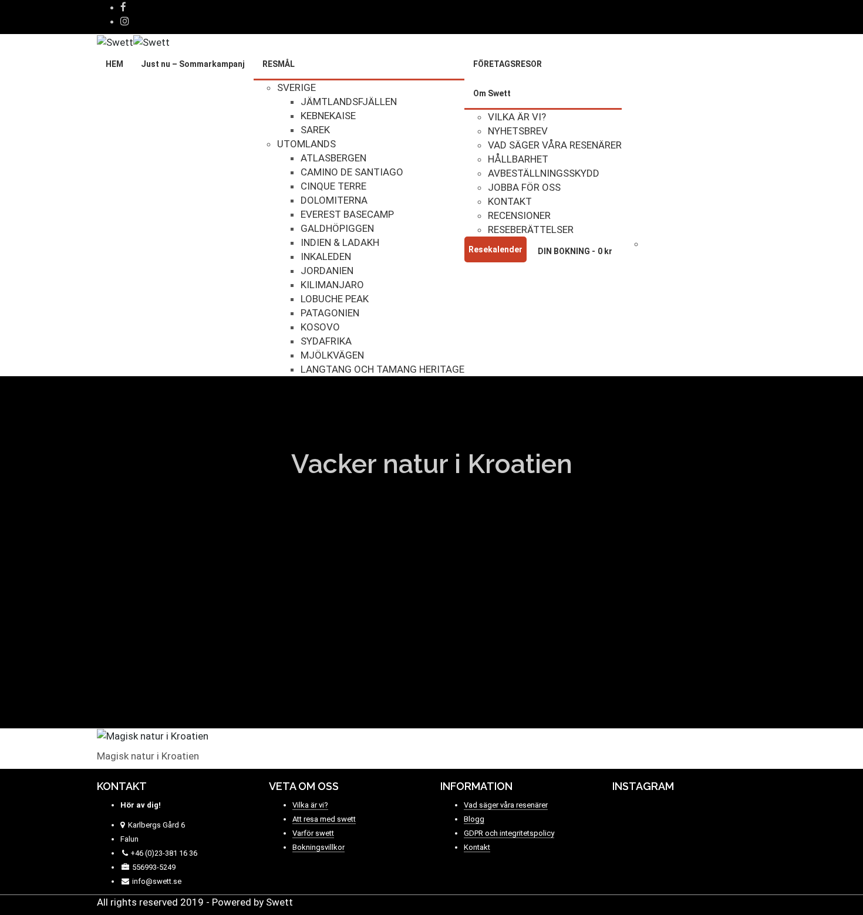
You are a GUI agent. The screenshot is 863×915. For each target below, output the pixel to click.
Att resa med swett (324, 819)
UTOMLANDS (306, 144)
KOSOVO (320, 327)
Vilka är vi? (310, 805)
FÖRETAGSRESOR (507, 64)
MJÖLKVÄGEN (332, 355)
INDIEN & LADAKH (340, 242)
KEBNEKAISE (328, 115)
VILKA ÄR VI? (517, 117)
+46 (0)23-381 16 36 (163, 853)
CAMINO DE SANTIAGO (352, 172)
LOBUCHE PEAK (335, 299)
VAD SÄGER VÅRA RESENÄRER (555, 145)
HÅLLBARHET (518, 159)
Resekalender (495, 249)
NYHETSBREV (518, 131)
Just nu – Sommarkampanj (193, 64)
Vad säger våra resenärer (506, 805)
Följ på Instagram (696, 821)
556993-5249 (154, 867)
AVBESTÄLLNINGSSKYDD (543, 173)
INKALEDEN (326, 256)
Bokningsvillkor (318, 847)
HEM (114, 64)
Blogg (474, 819)
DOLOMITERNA (334, 200)
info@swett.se (155, 881)
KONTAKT (510, 201)
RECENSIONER (519, 215)
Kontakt (477, 847)
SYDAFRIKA (326, 341)
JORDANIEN (327, 270)
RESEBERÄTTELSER (531, 229)
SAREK (315, 130)
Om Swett (492, 93)
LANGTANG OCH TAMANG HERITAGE (382, 369)
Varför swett (313, 833)
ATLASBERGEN (333, 158)
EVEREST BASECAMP (347, 214)
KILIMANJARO (332, 285)
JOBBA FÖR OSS (524, 187)
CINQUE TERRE (333, 186)
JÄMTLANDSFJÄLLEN (349, 101)
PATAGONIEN (330, 313)
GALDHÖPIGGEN (337, 228)
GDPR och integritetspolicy (509, 833)
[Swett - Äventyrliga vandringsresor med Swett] (133, 41)
